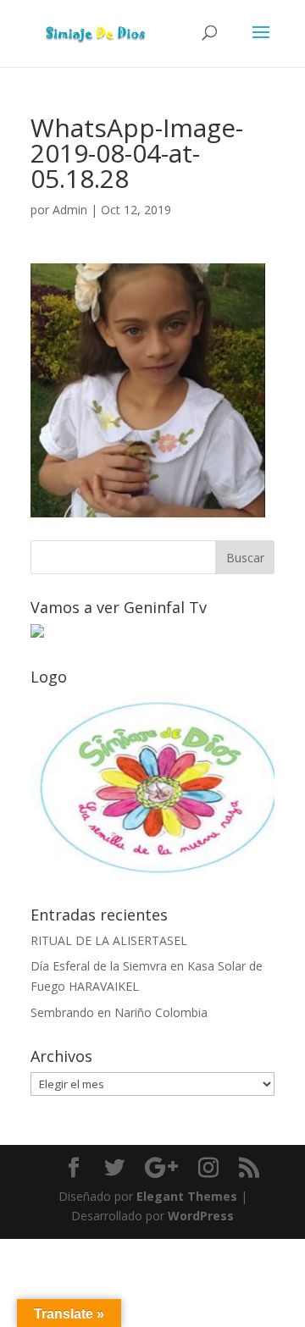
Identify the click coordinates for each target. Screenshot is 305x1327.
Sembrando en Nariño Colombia (119, 1012)
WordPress (201, 1216)
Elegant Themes (186, 1196)
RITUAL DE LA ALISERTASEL (108, 940)
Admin (70, 210)
